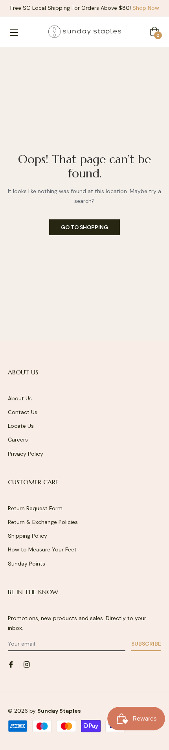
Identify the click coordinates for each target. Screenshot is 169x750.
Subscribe (146, 643)
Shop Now (145, 7)
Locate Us (21, 425)
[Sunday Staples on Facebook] (11, 664)
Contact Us (22, 412)
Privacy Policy (25, 453)
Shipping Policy (27, 535)
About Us (20, 398)
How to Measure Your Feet (42, 549)
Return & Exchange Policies (43, 522)
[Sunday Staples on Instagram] (27, 664)
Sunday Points (26, 563)
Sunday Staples (59, 710)
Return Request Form (35, 508)
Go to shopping (84, 227)
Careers (18, 439)
